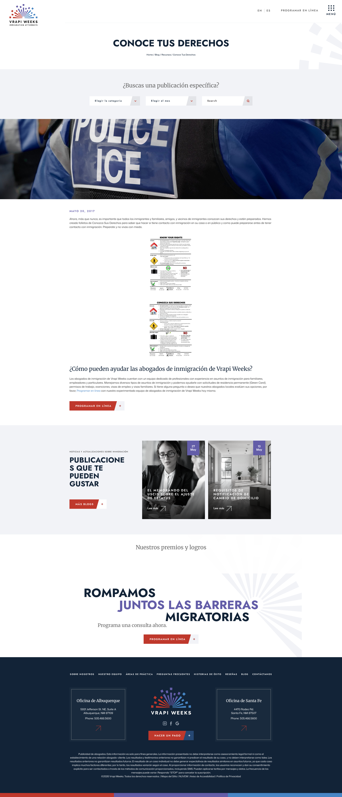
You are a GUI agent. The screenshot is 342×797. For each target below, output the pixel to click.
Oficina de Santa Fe (243, 728)
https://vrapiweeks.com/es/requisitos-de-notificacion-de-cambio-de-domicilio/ (239, 480)
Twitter (171, 723)
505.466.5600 (102, 718)
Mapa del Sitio (169, 776)
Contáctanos (262, 674)
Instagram (165, 723)
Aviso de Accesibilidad (202, 776)
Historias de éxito (207, 674)
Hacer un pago (167, 735)
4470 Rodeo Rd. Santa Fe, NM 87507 (243, 711)
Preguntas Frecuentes (173, 674)
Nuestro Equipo (110, 674)
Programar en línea (299, 10)
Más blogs (84, 504)
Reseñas (231, 674)
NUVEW (183, 776)
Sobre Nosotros (82, 674)
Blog (244, 674)
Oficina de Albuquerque (98, 728)
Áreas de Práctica (139, 674)
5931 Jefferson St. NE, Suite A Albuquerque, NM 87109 (98, 711)
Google (177, 723)
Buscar (247, 101)
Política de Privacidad (229, 776)
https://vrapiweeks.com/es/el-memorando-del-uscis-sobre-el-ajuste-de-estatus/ (173, 480)
